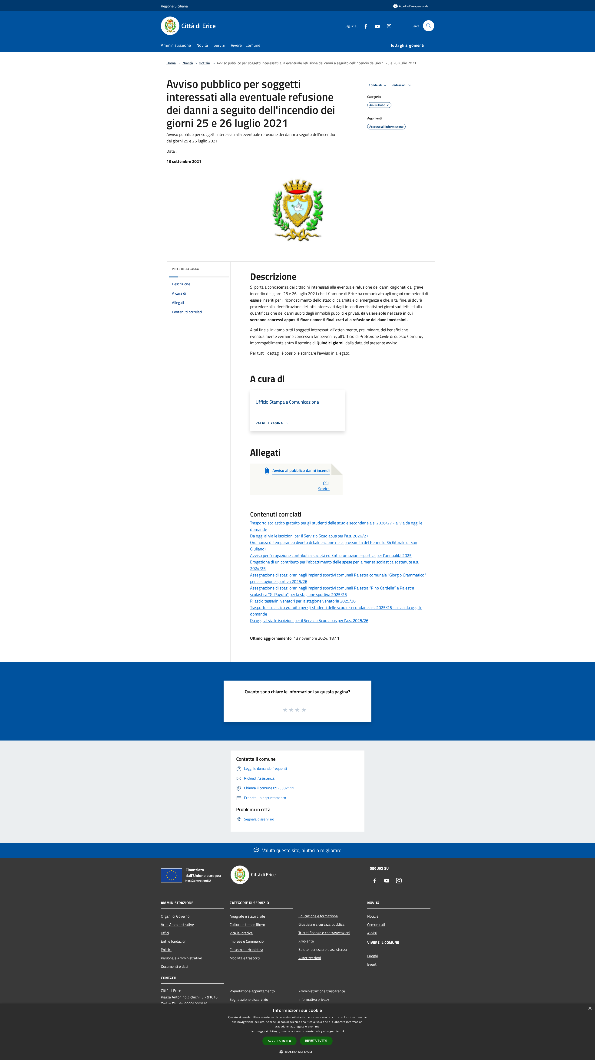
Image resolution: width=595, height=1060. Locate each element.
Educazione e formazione (318, 916)
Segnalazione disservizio (249, 999)
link (342, 1031)
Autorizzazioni (309, 958)
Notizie (204, 63)
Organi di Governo (175, 916)
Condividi (375, 85)
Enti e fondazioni (174, 941)
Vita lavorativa (241, 933)
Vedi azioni (399, 85)
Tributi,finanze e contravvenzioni (324, 932)
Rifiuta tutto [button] (316, 1041)
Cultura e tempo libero (247, 924)
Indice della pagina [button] (185, 269)
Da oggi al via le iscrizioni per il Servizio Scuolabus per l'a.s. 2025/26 (309, 620)
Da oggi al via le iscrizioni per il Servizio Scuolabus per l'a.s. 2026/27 (309, 536)
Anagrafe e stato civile (247, 916)
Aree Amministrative (177, 924)
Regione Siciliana (174, 6)
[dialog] (297, 1032)
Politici (166, 949)
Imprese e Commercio (247, 941)
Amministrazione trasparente (321, 991)
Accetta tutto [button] (279, 1041)
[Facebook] (364, 26)
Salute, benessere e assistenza (322, 949)
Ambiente (306, 941)
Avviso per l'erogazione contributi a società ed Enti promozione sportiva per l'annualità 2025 (331, 555)
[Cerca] (428, 25)
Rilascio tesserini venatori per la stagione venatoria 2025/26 (303, 601)
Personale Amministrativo (181, 958)
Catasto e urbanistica (246, 949)
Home (171, 63)
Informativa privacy (313, 999)
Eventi (372, 964)
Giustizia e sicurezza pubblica (321, 924)
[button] (297, 1051)
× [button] (590, 1008)
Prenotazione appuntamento (252, 991)
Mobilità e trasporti (245, 958)
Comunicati (376, 924)
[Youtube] (375, 26)
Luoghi (372, 956)
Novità (187, 63)
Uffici (165, 933)
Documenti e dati (174, 966)
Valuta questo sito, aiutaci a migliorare (301, 850)
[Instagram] (387, 26)
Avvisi (372, 933)
